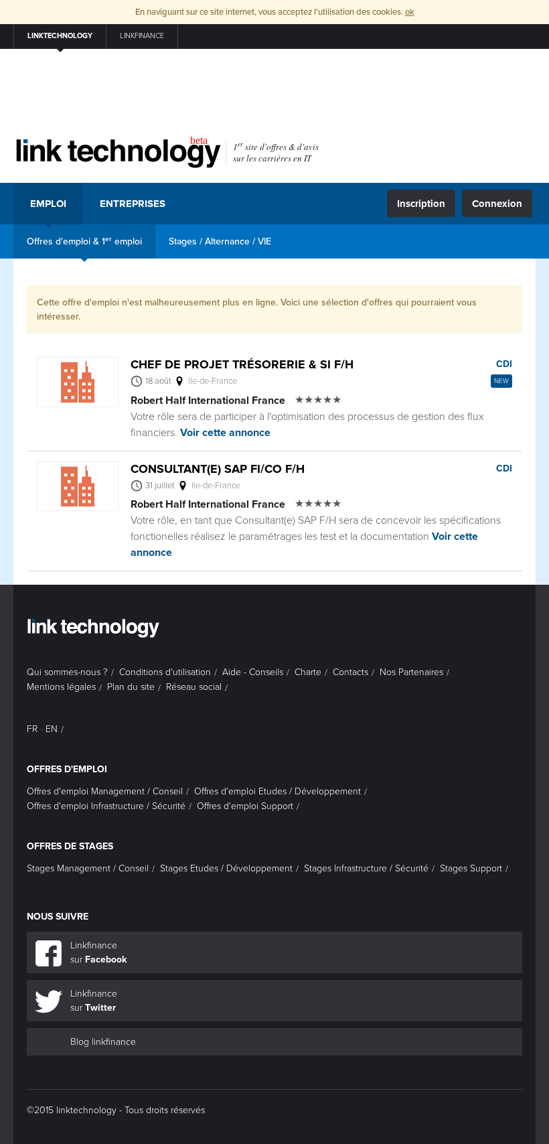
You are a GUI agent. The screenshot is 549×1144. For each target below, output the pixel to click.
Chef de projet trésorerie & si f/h (242, 364)
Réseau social (194, 687)
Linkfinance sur (98, 952)
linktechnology (59, 35)
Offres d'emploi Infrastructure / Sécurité (106, 806)
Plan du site (131, 687)
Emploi (48, 204)
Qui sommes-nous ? (67, 672)
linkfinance (142, 35)
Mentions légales (61, 687)
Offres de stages (70, 846)
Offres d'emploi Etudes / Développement (277, 791)
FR (32, 729)
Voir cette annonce (225, 432)
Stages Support (471, 868)
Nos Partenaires (411, 672)
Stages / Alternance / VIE (220, 241)
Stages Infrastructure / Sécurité (366, 868)
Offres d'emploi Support (245, 806)
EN (52, 729)
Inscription (421, 204)
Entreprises (132, 204)
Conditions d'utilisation (165, 672)
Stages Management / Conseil (88, 868)
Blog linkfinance (103, 1042)
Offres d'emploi (67, 769)
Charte (308, 672)
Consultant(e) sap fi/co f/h (218, 468)
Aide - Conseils (252, 672)
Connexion (497, 204)
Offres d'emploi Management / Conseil (105, 791)
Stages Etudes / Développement (226, 868)
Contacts (350, 672)
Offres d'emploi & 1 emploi (84, 240)
